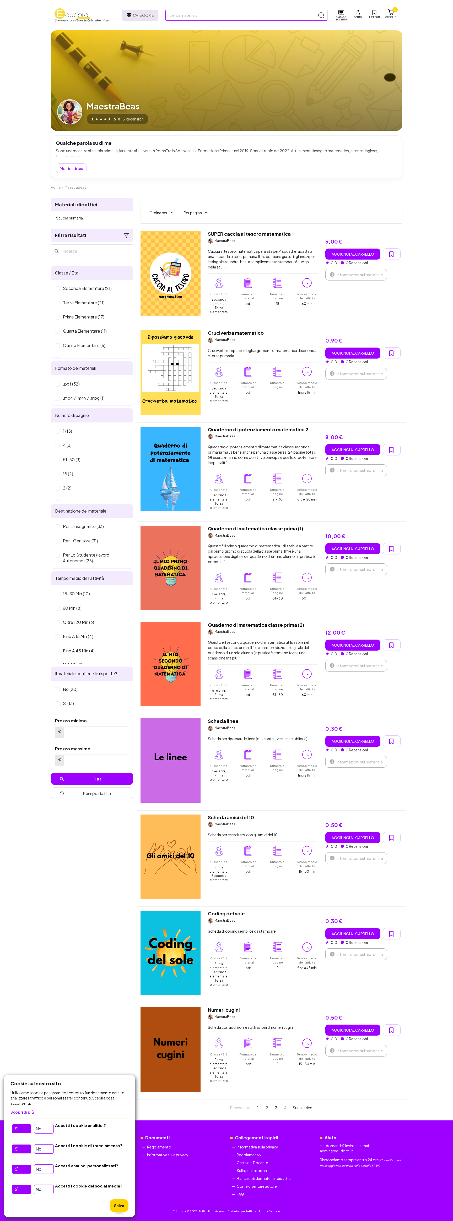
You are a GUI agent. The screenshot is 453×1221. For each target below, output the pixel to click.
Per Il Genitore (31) (80, 540)
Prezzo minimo (71, 720)
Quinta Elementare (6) (84, 345)
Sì (16, 1128)
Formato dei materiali (75, 368)
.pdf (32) (71, 384)
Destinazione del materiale (80, 511)
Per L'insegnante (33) (83, 526)
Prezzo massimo (72, 748)
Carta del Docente (252, 1162)
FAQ (240, 1194)
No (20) (70, 689)
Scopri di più (22, 1112)
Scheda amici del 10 (231, 817)
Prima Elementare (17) (83, 317)
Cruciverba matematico (236, 333)
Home (56, 187)
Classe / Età (66, 273)
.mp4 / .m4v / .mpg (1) (84, 398)
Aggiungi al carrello (353, 254)
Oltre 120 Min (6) (78, 622)
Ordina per (161, 210)
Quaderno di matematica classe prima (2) (256, 625)
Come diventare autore (257, 1186)
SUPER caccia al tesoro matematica (249, 234)
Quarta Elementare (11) (85, 331)
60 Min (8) (72, 608)
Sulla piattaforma (252, 1170)
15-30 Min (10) (76, 593)
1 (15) (67, 431)
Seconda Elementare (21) (87, 288)
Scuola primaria (69, 218)
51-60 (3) (71, 459)
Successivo (302, 1107)
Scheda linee (223, 721)
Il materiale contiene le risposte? (86, 673)
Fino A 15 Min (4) (78, 636)
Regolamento (159, 1147)
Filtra (97, 778)
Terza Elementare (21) (84, 302)
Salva (119, 1205)
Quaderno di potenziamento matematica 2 (258, 429)
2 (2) (67, 488)
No (38, 1128)
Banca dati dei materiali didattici (264, 1178)
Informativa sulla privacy (167, 1154)
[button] (357, 14)
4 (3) (67, 445)
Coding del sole (226, 913)
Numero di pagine (72, 415)
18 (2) (68, 473)
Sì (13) (68, 703)
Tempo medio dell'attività (79, 578)
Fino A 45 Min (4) (79, 650)
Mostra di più (71, 168)
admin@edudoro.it (336, 1150)
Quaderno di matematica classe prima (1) (255, 528)
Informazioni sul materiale (359, 274)
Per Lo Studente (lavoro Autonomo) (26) (86, 557)
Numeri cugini (224, 1010)
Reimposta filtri (97, 793)
